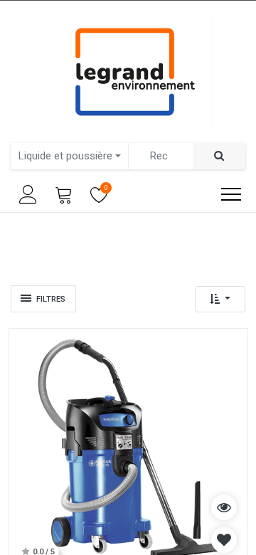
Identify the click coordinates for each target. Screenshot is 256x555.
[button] (220, 299)
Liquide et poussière (65, 155)
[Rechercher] (219, 156)
